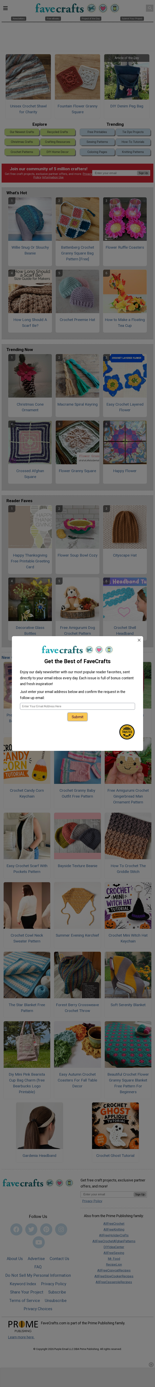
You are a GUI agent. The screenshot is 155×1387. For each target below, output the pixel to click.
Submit (77, 717)
